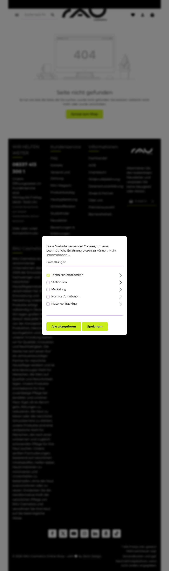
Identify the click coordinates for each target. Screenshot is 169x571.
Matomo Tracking (64, 303)
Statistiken (59, 282)
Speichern (95, 326)
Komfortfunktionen (65, 296)
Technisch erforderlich (67, 275)
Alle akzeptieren (64, 326)
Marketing (58, 289)
